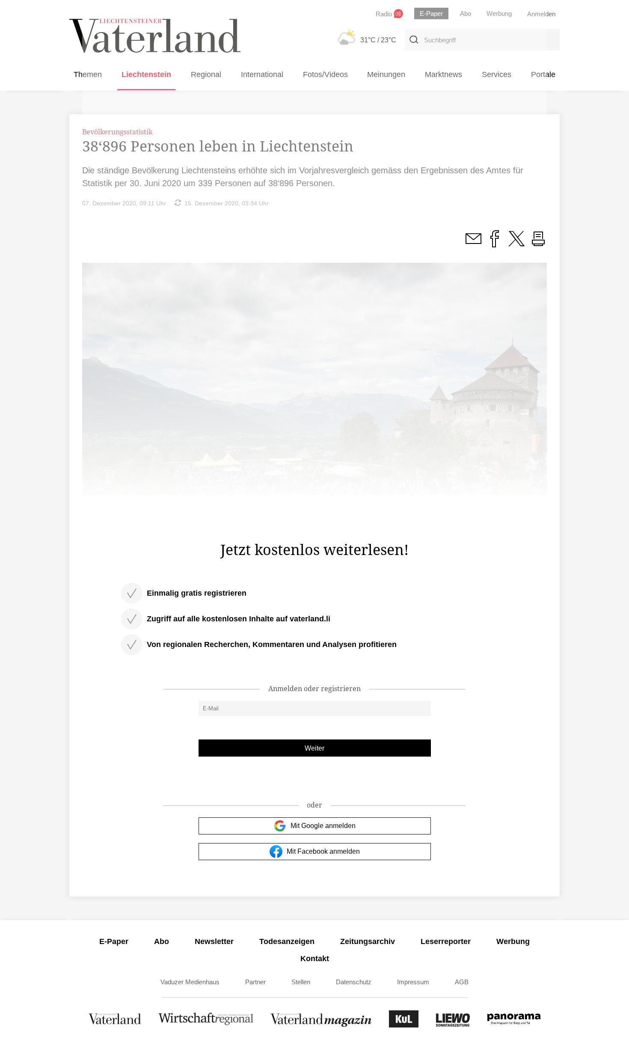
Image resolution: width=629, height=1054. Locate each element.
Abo (161, 941)
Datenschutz (353, 982)
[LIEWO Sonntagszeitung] (453, 1025)
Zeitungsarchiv (367, 941)
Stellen (300, 982)
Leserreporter (446, 941)
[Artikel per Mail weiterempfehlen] (473, 243)
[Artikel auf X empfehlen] (516, 243)
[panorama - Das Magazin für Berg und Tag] (513, 1025)
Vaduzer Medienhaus (190, 982)
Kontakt (314, 958)
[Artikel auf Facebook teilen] (494, 243)
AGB (462, 982)
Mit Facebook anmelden (323, 851)
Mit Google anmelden (323, 825)
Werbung (513, 941)
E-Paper (113, 941)
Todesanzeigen (286, 941)
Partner (255, 982)
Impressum (413, 982)
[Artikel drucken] (538, 243)
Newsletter (214, 941)
